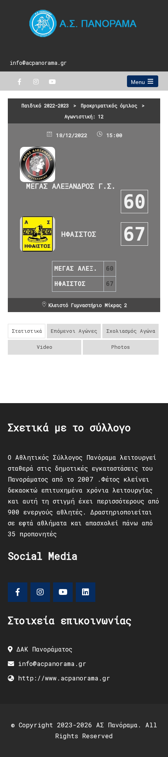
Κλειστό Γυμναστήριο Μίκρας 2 (87, 305)
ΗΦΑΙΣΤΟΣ (78, 234)
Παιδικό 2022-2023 (45, 105)
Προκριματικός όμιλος (109, 105)
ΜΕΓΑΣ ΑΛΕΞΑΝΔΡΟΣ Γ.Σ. (71, 186)
